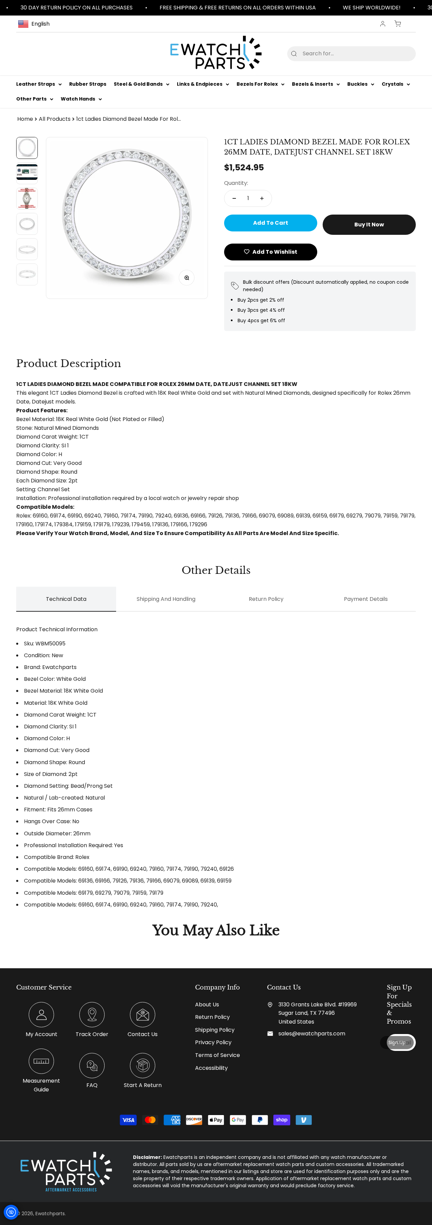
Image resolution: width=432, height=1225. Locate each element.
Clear (400, 53)
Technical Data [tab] (66, 599)
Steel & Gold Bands (138, 84)
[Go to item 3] (27, 199)
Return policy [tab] (266, 599)
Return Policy (212, 1017)
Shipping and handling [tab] (166, 599)
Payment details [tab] (366, 599)
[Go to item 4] (27, 224)
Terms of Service (217, 1055)
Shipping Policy (215, 1030)
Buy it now (369, 224)
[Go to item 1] (27, 148)
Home (25, 119)
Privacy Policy (213, 1042)
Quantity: (236, 183)
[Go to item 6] (27, 274)
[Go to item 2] (27, 173)
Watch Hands (78, 99)
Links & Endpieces (199, 84)
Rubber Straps (87, 84)
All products (55, 119)
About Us (207, 1004)
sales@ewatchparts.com (311, 1033)
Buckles (357, 84)
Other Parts (31, 99)
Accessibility (211, 1068)
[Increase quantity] (262, 198)
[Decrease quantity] (234, 198)
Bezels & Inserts (312, 84)
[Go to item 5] (27, 249)
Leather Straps (35, 84)
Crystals (392, 84)
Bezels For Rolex (257, 84)
